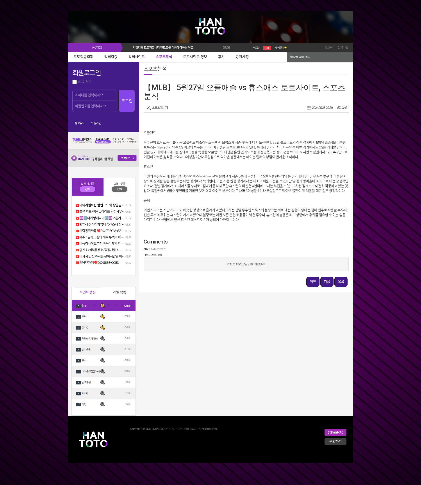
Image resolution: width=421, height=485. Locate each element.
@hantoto (335, 432)
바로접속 (260, 47)
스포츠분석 (164, 57)
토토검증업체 (83, 57)
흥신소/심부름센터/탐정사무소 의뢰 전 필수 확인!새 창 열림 (117, 250)
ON (267, 48)
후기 (221, 57)
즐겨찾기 (279, 47)
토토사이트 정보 (195, 57)
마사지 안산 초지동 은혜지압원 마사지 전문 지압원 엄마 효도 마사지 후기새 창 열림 (131, 256)
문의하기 (335, 442)
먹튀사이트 (136, 57)
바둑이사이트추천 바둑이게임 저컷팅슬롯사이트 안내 (113, 243)
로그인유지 (84, 81)
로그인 (329, 47)
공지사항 (242, 57)
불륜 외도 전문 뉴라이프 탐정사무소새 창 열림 (108, 211)
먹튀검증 (110, 57)
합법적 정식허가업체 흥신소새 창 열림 (103, 224)
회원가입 (342, 47)
